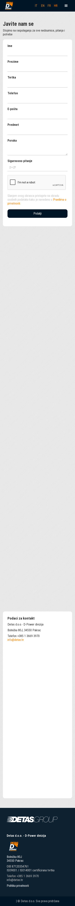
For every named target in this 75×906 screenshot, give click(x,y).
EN (42, 6)
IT (36, 6)
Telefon (13, 93)
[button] (66, 6)
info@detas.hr (16, 640)
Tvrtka (12, 77)
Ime (10, 46)
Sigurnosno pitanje (20, 161)
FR (49, 6)
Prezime (13, 61)
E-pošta (13, 109)
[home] (9, 6)
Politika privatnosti (18, 886)
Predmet (13, 125)
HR (56, 6)
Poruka (12, 140)
